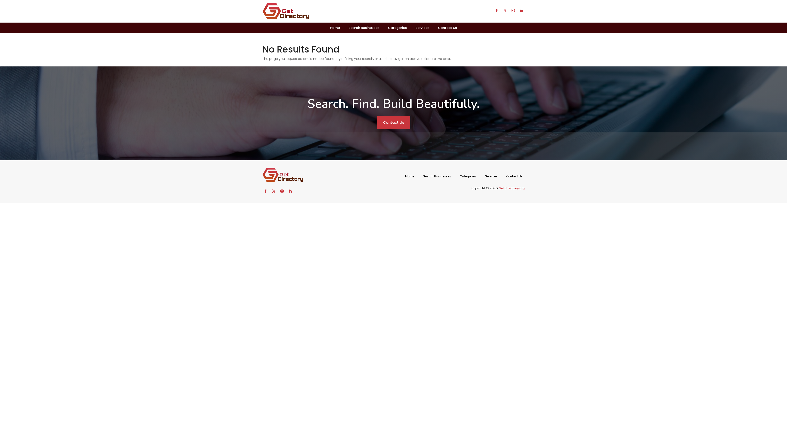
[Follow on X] (505, 10)
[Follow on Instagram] (513, 10)
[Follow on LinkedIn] (521, 10)
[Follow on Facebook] (497, 10)
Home (335, 27)
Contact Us (447, 27)
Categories (397, 27)
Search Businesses (363, 27)
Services (422, 27)
